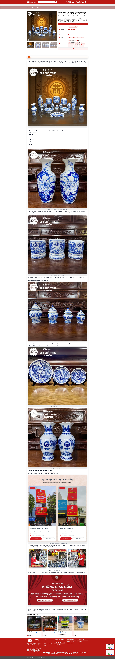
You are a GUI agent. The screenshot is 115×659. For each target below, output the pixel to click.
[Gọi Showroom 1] (109, 648)
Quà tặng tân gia (58, 644)
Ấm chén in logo (81, 639)
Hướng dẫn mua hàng (70, 639)
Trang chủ (29, 7)
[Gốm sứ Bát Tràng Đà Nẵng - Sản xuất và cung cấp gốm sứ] (31, 2)
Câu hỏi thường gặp (48, 648)
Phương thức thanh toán (71, 646)
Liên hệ (83, 5)
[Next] (55, 26)
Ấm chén (39, 5)
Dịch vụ (67, 5)
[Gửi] (56, 2)
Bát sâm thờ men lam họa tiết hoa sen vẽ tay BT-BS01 (80, 632)
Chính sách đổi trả (70, 643)
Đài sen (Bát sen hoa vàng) (62, 632)
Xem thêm (72, 48)
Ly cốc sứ (49, 5)
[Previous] (28, 26)
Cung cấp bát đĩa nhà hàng (60, 642)
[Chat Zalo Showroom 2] (111, 654)
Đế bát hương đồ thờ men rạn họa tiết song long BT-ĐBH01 (34, 632)
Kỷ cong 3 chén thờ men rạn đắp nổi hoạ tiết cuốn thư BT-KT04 (49, 632)
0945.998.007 (43, 657)
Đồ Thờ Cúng (33, 5)
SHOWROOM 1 (29, 657)
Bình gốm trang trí (81, 646)
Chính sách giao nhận (70, 641)
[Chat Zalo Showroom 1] (111, 648)
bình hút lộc (56, 5)
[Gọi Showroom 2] (109, 654)
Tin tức (79, 5)
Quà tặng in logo (58, 646)
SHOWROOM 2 (38, 657)
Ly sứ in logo (80, 641)
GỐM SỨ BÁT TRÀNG (55, 652)
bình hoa (62, 5)
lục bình (44, 5)
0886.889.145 (34, 657)
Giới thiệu (45, 639)
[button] (86, 2)
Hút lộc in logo (80, 643)
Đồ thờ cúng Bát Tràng (36, 7)
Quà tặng (73, 5)
